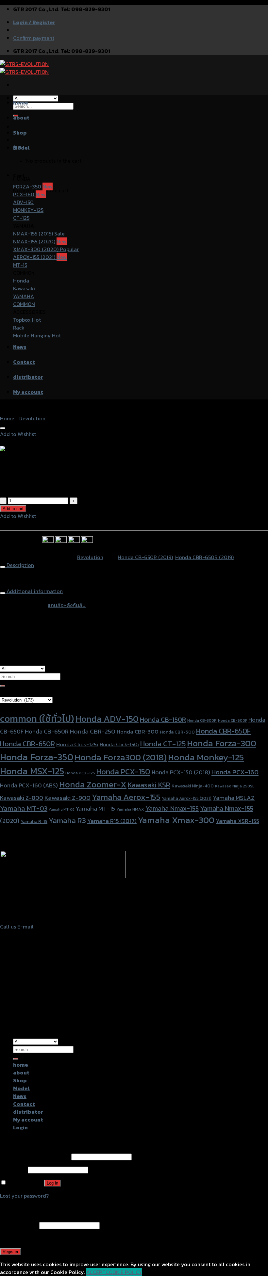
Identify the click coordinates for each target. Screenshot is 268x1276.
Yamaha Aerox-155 (126, 797)
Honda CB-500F (232, 720)
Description (19, 565)
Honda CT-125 (163, 743)
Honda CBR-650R (27, 743)
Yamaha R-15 (34, 821)
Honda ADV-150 (107, 718)
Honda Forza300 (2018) (121, 757)
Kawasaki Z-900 (67, 797)
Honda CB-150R (163, 719)
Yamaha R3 (67, 820)
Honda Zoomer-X (92, 784)
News (19, 347)
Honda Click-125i (77, 744)
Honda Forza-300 (221, 743)
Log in (52, 1183)
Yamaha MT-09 (61, 809)
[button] (18, 434)
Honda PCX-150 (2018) (181, 772)
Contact (24, 362)
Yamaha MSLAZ (234, 797)
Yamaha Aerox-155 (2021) (186, 798)
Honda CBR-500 (177, 732)
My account (28, 392)
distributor (28, 377)
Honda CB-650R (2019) (145, 557)
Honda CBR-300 (138, 731)
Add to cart (13, 508)
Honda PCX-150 (123, 771)
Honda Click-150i (119, 744)
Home (7, 418)
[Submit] (2, 686)
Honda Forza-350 (36, 757)
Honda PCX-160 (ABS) (29, 785)
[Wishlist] (2, 428)
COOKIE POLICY (124, 1272)
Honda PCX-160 (235, 772)
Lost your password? (24, 1196)
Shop (20, 133)
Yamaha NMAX (130, 809)
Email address (19, 1225)
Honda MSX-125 (32, 771)
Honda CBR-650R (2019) (204, 557)
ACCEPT (96, 1272)
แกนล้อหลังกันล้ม (67, 605)
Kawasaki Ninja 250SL (234, 786)
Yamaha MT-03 (23, 808)
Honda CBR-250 (92, 731)
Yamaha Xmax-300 (176, 820)
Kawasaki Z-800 (21, 797)
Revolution (32, 418)
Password (13, 1169)
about (21, 117)
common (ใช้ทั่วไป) (37, 718)
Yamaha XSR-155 (237, 821)
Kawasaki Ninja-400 (193, 786)
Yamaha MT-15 (95, 808)
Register (10, 1251)
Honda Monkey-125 (206, 757)
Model (21, 148)
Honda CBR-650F (223, 731)
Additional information (34, 591)
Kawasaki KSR (149, 785)
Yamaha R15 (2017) (112, 820)
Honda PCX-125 (80, 773)
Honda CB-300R (202, 720)
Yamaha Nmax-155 (172, 808)
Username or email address (35, 1156)
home (20, 102)
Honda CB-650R (47, 731)
